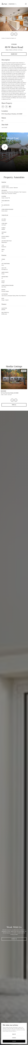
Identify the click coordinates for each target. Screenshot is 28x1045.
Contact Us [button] (14, 938)
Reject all (14, 1034)
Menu (25, 4)
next (15, 34)
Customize (14, 1037)
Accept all (14, 1041)
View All (14, 404)
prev (12, 34)
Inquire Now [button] (14, 54)
